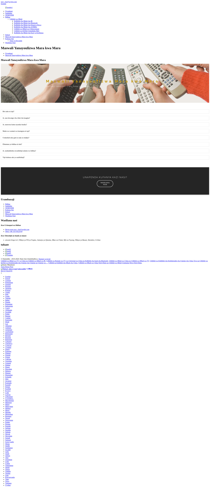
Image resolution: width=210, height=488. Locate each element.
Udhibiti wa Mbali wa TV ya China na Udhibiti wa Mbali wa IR (23, 261)
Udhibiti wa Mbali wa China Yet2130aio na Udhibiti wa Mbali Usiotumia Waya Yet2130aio (110, 263)
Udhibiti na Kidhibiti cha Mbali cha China (62, 263)
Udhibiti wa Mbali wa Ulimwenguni (26, 29)
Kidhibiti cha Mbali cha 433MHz (25, 27)
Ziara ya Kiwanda (16, 41)
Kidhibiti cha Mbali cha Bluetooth (26, 23)
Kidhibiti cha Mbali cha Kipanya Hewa (27, 25)
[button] (105, 183)
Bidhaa (7, 17)
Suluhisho (8, 13)
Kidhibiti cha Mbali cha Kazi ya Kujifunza (28, 33)
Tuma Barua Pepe (7, 267)
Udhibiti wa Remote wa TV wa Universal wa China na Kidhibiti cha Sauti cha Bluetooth (77, 261)
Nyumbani (9, 11)
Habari (7, 35)
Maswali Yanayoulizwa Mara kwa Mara (19, 37)
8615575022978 (6, 271)
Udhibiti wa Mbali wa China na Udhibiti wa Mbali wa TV (129, 261)
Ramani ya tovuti (44, 259)
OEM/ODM (9, 15)
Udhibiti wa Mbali (16, 19)
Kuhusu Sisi (9, 39)
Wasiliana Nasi (10, 43)
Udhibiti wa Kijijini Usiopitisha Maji (26, 31)
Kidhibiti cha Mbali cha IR (23, 21)
